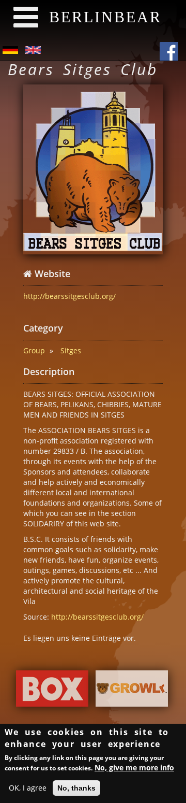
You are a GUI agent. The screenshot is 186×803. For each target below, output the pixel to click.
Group (34, 350)
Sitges (70, 350)
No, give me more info (134, 767)
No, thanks (76, 788)
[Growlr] (132, 691)
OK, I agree (28, 788)
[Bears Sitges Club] (93, 169)
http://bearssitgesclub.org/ (69, 296)
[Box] (52, 691)
